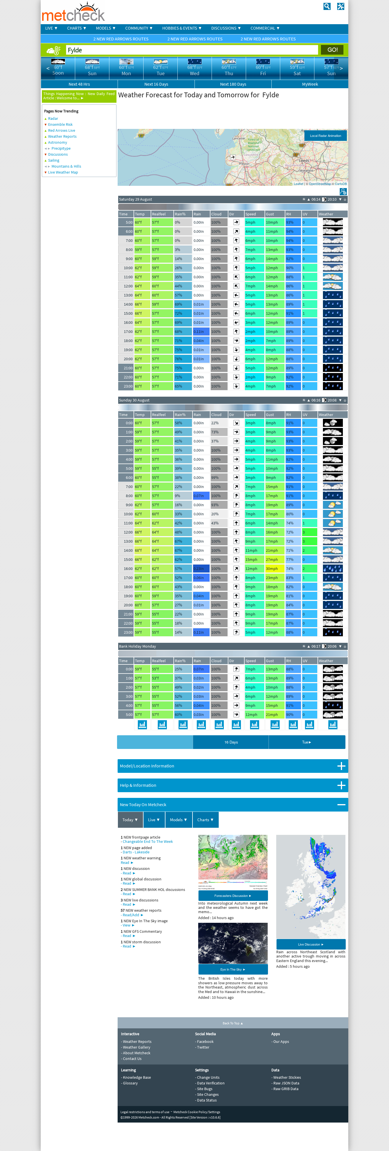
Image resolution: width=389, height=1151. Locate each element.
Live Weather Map (63, 172)
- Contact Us (131, 1058)
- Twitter (202, 1047)
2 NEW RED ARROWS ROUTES (121, 39)
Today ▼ (130, 819)
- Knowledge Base (136, 1077)
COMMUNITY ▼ (139, 28)
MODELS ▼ (106, 28)
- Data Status (206, 1100)
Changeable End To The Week (148, 841)
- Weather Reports (136, 1041)
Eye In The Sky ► (233, 969)
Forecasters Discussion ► (233, 895)
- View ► (128, 925)
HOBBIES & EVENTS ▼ (182, 28)
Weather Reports (62, 136)
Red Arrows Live (61, 130)
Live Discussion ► (311, 944)
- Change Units (207, 1077)
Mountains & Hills (66, 166)
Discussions (58, 154)
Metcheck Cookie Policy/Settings (196, 1112)
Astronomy (57, 142)
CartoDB (341, 183)
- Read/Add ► (132, 914)
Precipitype (61, 148)
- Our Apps (280, 1041)
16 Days (231, 742)
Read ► (127, 862)
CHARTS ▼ (77, 28)
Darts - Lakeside (136, 852)
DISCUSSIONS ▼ (226, 28)
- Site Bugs (203, 1088)
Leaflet (298, 183)
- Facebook (204, 1041)
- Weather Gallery (135, 1047)
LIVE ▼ (51, 28)
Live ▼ (154, 819)
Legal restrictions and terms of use (144, 1112)
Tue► (307, 742)
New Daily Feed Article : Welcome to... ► (79, 95)
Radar (53, 118)
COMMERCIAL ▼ (265, 28)
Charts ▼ (205, 819)
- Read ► (128, 873)
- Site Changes (207, 1094)
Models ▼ (179, 819)
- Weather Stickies (286, 1077)
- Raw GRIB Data (284, 1088)
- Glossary (129, 1083)
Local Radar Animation (325, 135)
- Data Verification (210, 1083)
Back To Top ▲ (233, 1023)
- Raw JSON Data (285, 1083)
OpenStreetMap (320, 183)
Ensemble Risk (60, 124)
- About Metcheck (135, 1052)
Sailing (53, 160)
